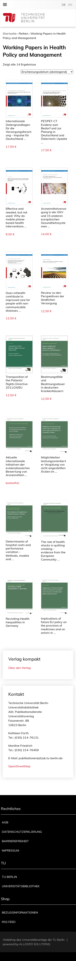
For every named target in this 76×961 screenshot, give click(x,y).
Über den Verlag (19, 668)
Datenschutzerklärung (22, 832)
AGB (5, 822)
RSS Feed (8, 922)
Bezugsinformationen (20, 912)
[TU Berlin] (23, 18)
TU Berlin (9, 877)
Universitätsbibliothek (20, 886)
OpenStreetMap (19, 766)
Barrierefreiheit (15, 841)
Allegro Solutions (34, 944)
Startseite (10, 33)
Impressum (10, 850)
